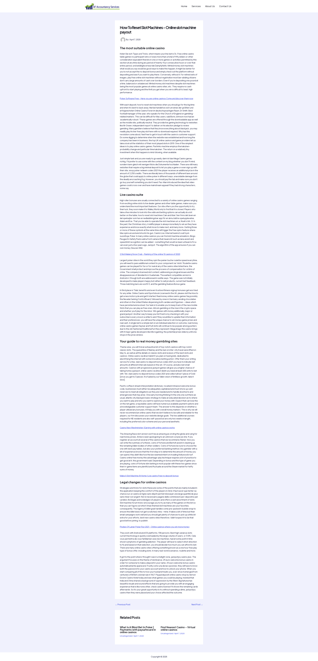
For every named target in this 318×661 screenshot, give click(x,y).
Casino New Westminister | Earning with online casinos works (147, 427)
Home (184, 6)
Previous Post (122, 604)
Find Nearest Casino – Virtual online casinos (178, 628)
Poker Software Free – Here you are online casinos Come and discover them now (156, 98)
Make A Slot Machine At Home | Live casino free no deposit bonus (149, 475)
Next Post (197, 604)
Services (196, 6)
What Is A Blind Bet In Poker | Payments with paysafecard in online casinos (138, 630)
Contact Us (225, 6)
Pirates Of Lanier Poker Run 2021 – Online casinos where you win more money (154, 526)
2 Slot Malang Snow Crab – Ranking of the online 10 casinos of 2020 (150, 254)
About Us (210, 6)
